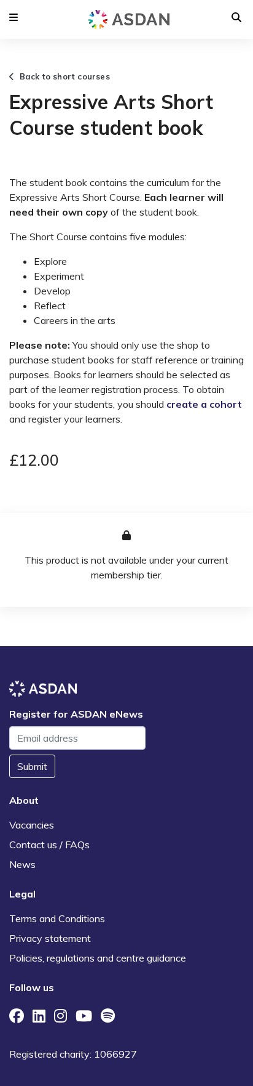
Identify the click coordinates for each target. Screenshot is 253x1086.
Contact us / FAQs (49, 844)
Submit (32, 766)
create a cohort (204, 404)
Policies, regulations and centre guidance (97, 958)
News (22, 864)
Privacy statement (50, 938)
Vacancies (31, 825)
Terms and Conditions (57, 918)
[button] (13, 17)
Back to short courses (62, 76)
